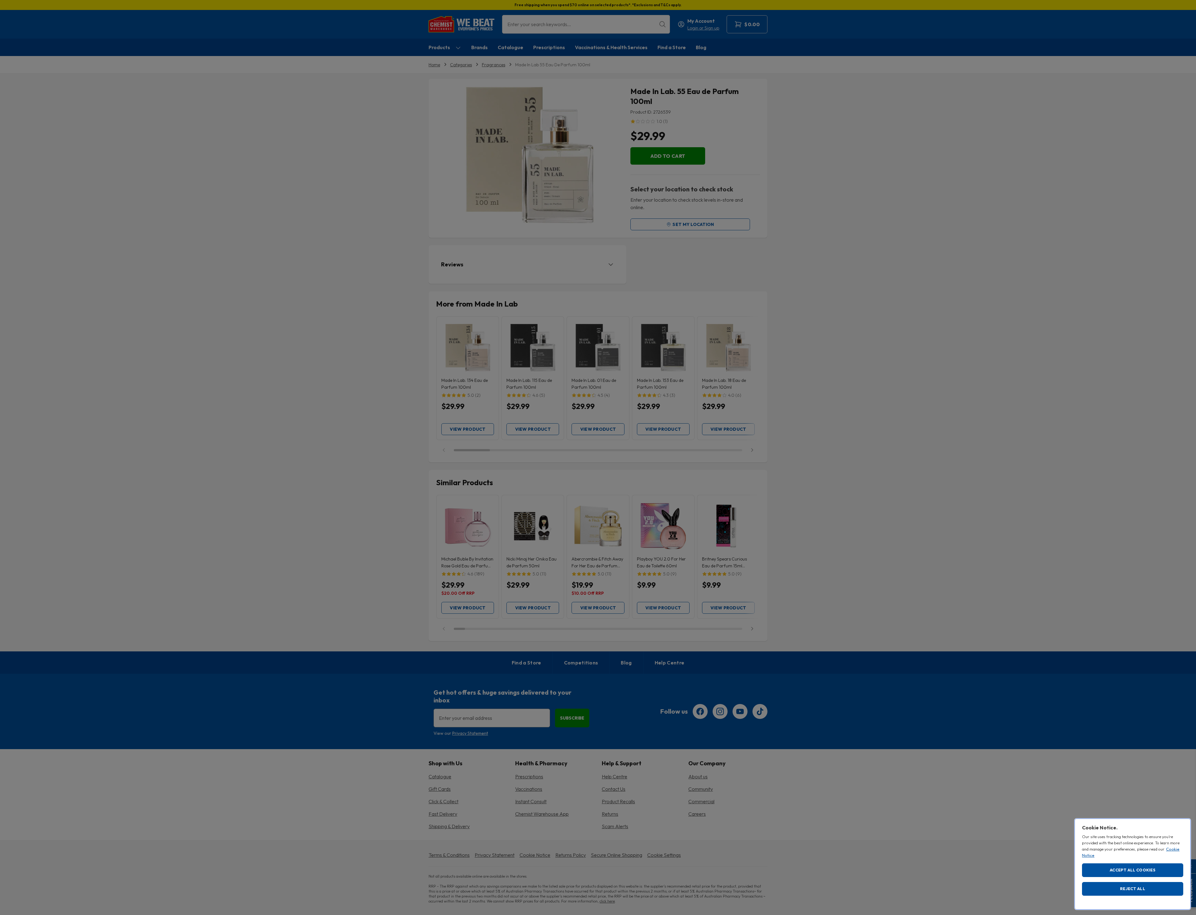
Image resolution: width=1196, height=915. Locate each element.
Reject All (1132, 888)
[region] (1132, 864)
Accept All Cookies (1133, 869)
